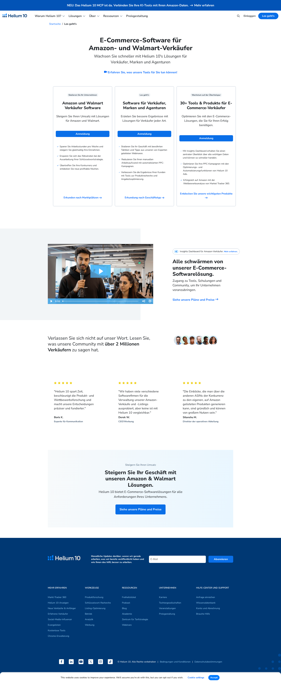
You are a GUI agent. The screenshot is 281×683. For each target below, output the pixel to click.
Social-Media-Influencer (60, 619)
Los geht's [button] (268, 16)
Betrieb (88, 613)
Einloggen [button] (250, 16)
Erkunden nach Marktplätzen (81, 197)
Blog (124, 608)
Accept (214, 677)
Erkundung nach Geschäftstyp (143, 197)
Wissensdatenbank (205, 602)
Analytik (89, 619)
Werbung (89, 624)
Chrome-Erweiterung (58, 636)
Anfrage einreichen (205, 597)
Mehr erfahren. (231, 251)
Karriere (163, 597)
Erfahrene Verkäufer (58, 613)
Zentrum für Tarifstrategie (135, 619)
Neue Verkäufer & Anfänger (62, 608)
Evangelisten (54, 624)
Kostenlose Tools (56, 630)
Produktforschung (94, 597)
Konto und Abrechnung (208, 608)
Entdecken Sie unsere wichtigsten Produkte (206, 193)
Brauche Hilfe (203, 613)
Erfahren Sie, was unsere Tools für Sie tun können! (142, 72)
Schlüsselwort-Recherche (98, 602)
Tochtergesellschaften (170, 602)
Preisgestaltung (137, 16)
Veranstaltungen (167, 608)
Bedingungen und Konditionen (175, 661)
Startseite (55, 24)
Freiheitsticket (129, 597)
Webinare (127, 624)
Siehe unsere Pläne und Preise (194, 300)
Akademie (127, 613)
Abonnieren (221, 559)
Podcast (126, 602)
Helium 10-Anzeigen (58, 602)
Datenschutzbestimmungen (208, 661)
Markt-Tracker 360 (57, 597)
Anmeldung (83, 134)
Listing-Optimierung (95, 608)
